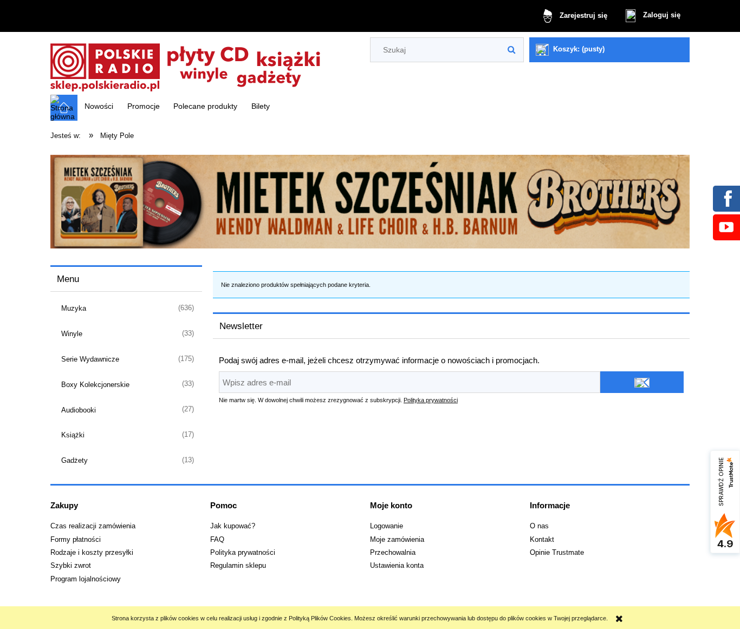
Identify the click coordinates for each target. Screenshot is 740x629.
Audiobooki (78, 410)
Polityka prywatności (431, 400)
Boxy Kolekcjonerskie (95, 385)
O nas (539, 526)
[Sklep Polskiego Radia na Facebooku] (726, 198)
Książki (73, 435)
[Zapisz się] (642, 382)
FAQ (217, 539)
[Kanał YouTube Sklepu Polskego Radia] (726, 227)
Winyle (71, 334)
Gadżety (74, 460)
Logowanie (386, 526)
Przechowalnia (393, 552)
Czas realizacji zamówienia (92, 526)
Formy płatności (75, 539)
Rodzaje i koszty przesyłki (91, 552)
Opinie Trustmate (557, 552)
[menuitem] (98, 106)
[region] (370, 202)
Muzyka (73, 308)
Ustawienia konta (397, 565)
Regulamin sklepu (238, 565)
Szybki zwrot (70, 565)
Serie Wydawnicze (90, 359)
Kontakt (542, 539)
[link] (370, 202)
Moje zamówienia (397, 539)
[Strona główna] (185, 64)
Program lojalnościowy (85, 579)
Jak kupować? (232, 526)
